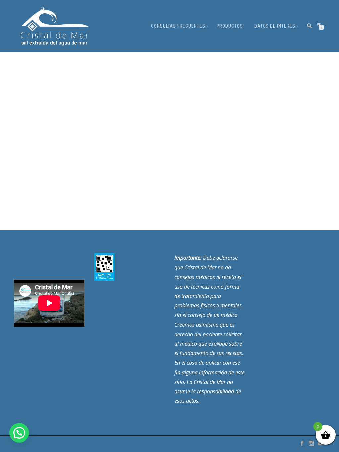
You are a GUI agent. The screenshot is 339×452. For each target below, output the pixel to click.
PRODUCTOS (230, 26)
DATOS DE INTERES (274, 26)
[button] (19, 433)
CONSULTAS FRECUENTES (178, 26)
